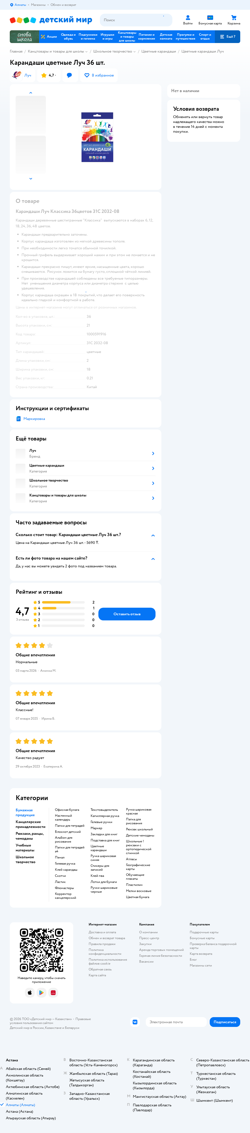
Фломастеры (64, 888)
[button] (227, 36)
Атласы (131, 859)
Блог (193, 959)
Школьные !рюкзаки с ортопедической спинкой (138, 847)
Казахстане (53, 1028)
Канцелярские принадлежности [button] (30, 824)
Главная (16, 51)
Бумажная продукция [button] (25, 812)
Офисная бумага (67, 810)
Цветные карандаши (158, 51)
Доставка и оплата (102, 932)
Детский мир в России (27, 1028)
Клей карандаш (66, 870)
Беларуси (72, 1028)
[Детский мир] (51, 20)
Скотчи (60, 876)
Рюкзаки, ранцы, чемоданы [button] (29, 836)
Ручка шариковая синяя (103, 858)
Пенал (59, 857)
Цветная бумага (137, 897)
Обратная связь (100, 969)
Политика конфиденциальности (105, 952)
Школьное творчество (112, 51)
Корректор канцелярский (65, 896)
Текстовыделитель (104, 810)
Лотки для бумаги (104, 882)
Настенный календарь (63, 818)
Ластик (60, 882)
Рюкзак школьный (139, 829)
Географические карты (138, 867)
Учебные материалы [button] (25, 848)
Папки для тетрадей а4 (69, 849)
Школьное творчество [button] (25, 859)
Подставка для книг (105, 840)
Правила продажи (102, 944)
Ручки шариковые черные (104, 890)
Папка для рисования (134, 821)
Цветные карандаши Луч (202, 51)
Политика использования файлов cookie (108, 961)
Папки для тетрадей (69, 826)
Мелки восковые (138, 891)
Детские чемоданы (140, 835)
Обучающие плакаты (135, 877)
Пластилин (134, 885)
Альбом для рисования (63, 840)
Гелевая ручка (65, 864)
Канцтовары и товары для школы (56, 51)
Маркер (96, 828)
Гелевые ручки (101, 822)
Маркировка (34, 418)
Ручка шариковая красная (138, 811)
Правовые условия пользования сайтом (50, 1021)
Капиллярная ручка (105, 816)
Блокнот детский (68, 832)
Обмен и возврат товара (107, 938)
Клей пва (97, 876)
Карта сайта (97, 975)
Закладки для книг (104, 834)
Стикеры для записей (100, 868)
